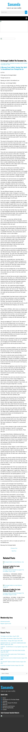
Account (9, 623)
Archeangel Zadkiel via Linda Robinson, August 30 (11, 590)
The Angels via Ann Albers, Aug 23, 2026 (10, 636)
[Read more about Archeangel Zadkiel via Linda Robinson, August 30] (14, 586)
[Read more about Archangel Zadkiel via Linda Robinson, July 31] (14, 562)
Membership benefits (5, 621)
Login (6, 623)
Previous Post (14, 548)
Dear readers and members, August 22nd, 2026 (11, 638)
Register (2, 623)
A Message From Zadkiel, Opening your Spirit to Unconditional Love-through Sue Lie (14, 68)
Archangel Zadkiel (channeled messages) (10, 63)
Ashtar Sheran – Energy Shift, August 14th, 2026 (12, 640)
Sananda (14, 4)
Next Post (14, 551)
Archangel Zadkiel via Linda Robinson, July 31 (11, 567)
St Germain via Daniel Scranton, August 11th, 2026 (12, 665)
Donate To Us (7, 678)
